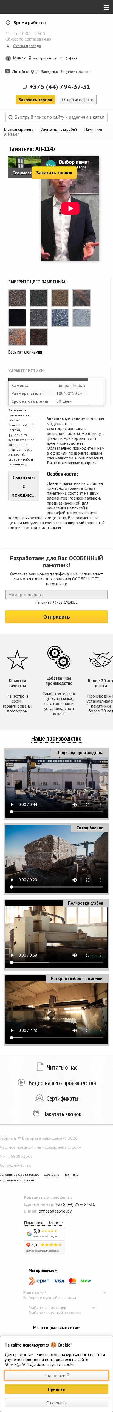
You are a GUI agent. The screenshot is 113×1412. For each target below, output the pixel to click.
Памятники (93, 129)
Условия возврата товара (20, 1174)
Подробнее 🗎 (56, 1375)
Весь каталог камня (25, 352)
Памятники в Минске (43, 1222)
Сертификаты (62, 1098)
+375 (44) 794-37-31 (60, 86)
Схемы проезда (27, 45)
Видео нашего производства (62, 1083)
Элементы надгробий (59, 129)
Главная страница (18, 129)
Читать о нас (62, 1067)
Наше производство (56, 738)
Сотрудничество (15, 1165)
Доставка (51, 1174)
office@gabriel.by (55, 1211)
